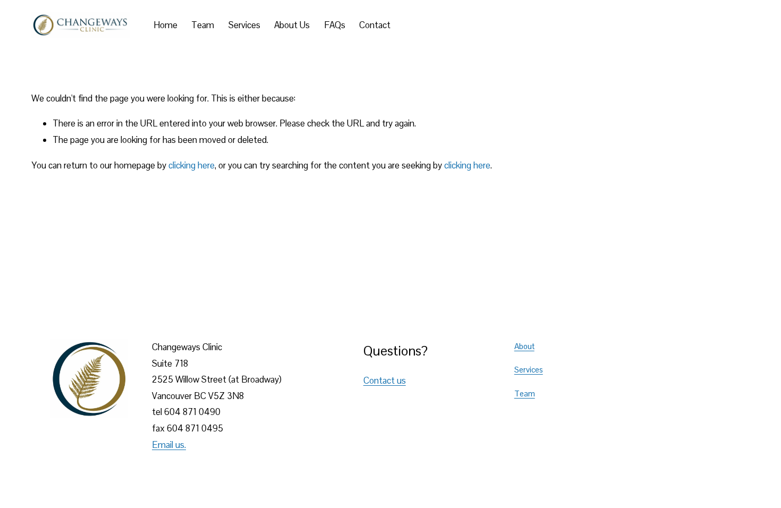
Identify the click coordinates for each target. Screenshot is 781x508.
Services (244, 25)
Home (165, 25)
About (524, 346)
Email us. (169, 445)
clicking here (191, 165)
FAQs (334, 25)
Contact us (384, 380)
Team (202, 25)
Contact (374, 25)
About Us (292, 25)
